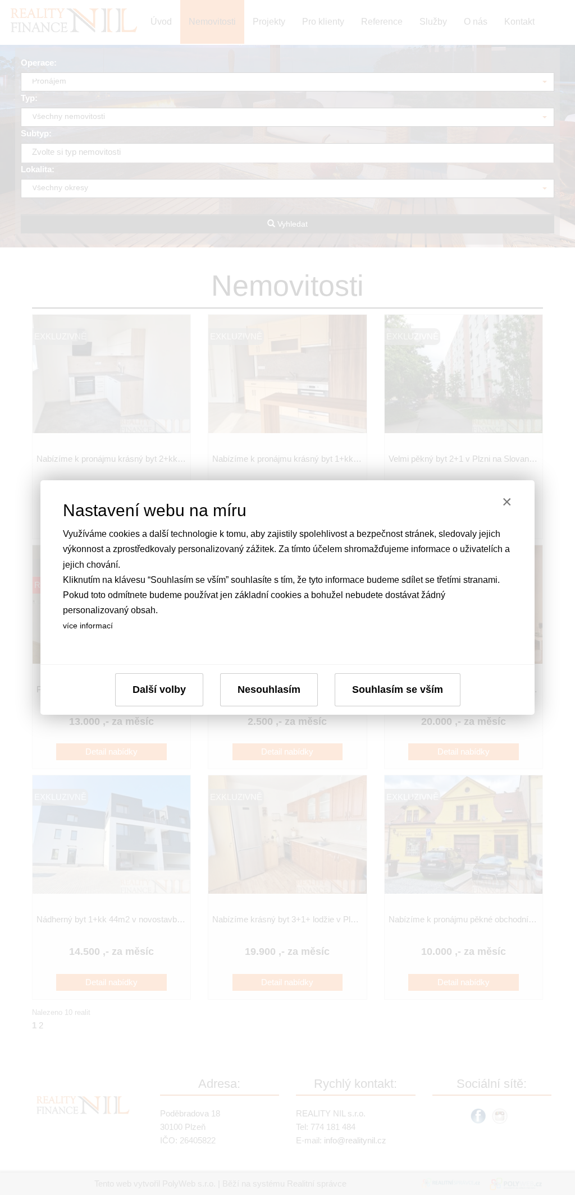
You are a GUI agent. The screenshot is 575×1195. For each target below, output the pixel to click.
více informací (88, 625)
